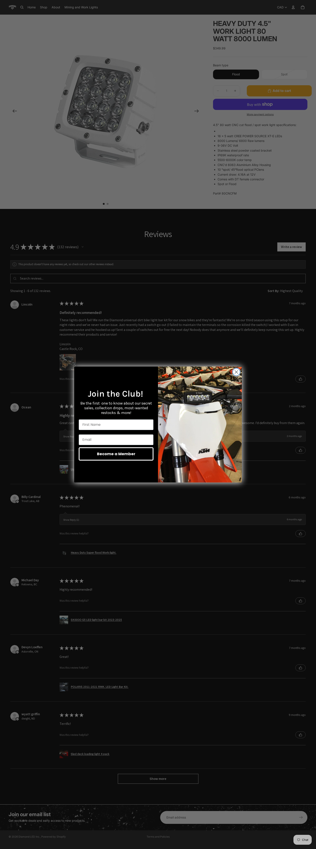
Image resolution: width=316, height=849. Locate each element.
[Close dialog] (236, 372)
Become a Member (116, 453)
